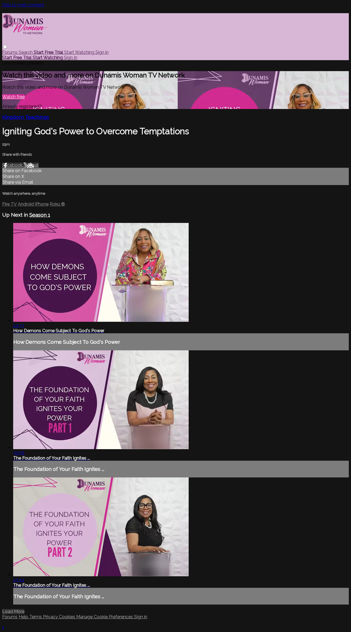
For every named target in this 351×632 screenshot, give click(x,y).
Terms (36, 616)
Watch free (13, 96)
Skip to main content (23, 4)
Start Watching (79, 52)
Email (33, 165)
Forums (10, 52)
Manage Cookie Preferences (105, 616)
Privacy (51, 616)
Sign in (102, 52)
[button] (5, 47)
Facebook (13, 165)
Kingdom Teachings (25, 117)
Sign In (70, 57)
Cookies (67, 616)
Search (26, 52)
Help (24, 616)
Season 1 (39, 215)
